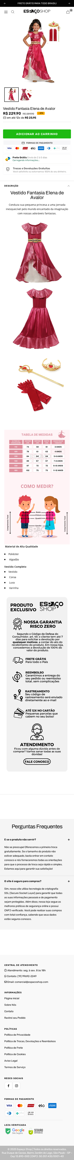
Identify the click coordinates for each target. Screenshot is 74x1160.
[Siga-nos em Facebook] (8, 1085)
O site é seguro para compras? (22, 881)
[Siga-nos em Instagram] (16, 1085)
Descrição (11, 186)
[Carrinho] (68, 12)
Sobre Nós (10, 1004)
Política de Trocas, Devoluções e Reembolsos (30, 1041)
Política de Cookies (15, 1054)
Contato (8, 1011)
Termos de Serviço (15, 1067)
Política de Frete (13, 1047)
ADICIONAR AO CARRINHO (37, 134)
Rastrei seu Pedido (15, 1017)
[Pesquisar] (12, 12)
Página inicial (11, 998)
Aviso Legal (10, 1060)
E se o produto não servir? (20, 839)
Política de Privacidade (17, 1034)
